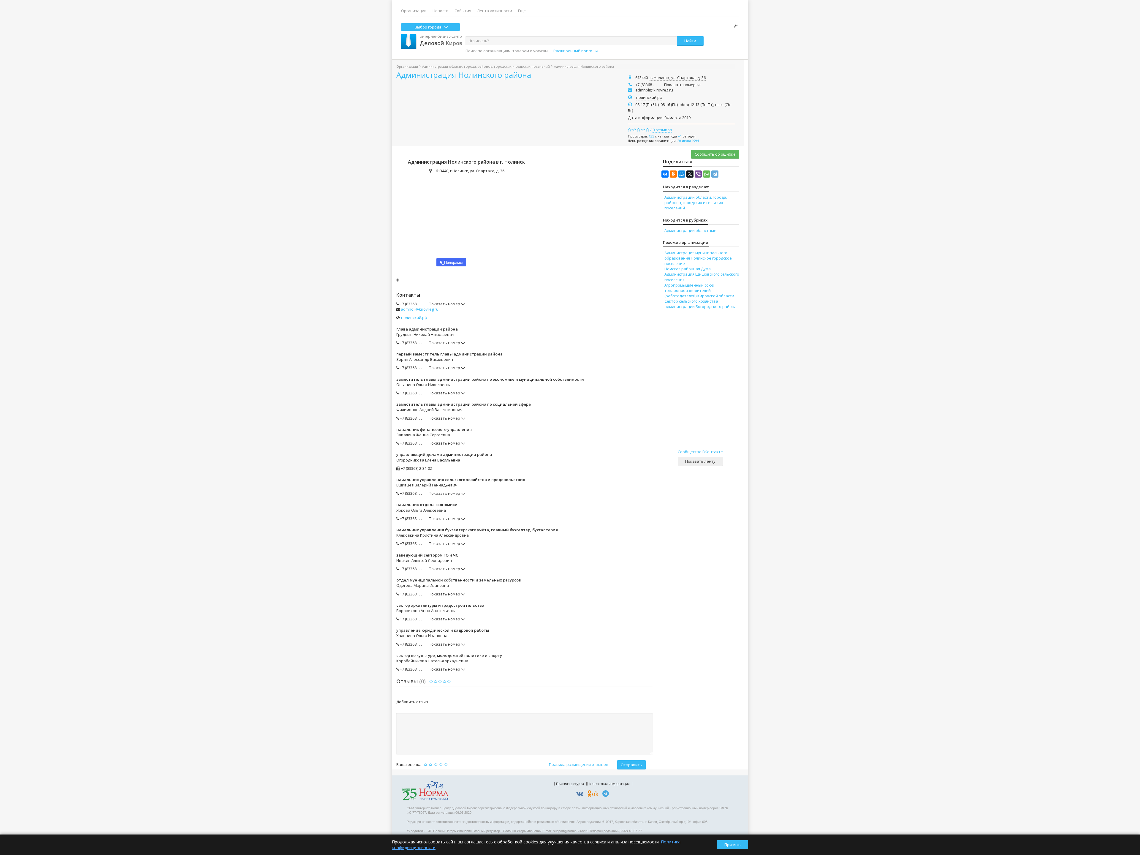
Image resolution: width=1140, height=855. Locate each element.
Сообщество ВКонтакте (700, 451)
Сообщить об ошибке (715, 154)
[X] (690, 174)
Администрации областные (690, 230)
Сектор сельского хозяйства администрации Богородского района (700, 303)
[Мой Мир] (681, 174)
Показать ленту (700, 461)
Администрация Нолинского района (463, 74)
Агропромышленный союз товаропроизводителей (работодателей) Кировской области (699, 290)
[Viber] (698, 174)
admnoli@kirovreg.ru (654, 90)
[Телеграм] (607, 794)
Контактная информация (609, 783)
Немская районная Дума (687, 268)
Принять (732, 844)
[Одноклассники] (673, 174)
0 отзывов (662, 129)
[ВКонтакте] (665, 174)
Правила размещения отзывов (578, 764)
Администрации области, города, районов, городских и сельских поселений (486, 66)
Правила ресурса (570, 783)
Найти (690, 40)
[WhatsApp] (706, 174)
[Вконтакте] (581, 794)
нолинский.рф (649, 97)
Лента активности (494, 10)
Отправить (631, 764)
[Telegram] (714, 174)
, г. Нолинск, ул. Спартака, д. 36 (677, 77)
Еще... (523, 10)
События (463, 10)
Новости (441, 10)
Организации (414, 10)
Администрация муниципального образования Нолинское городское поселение (698, 258)
